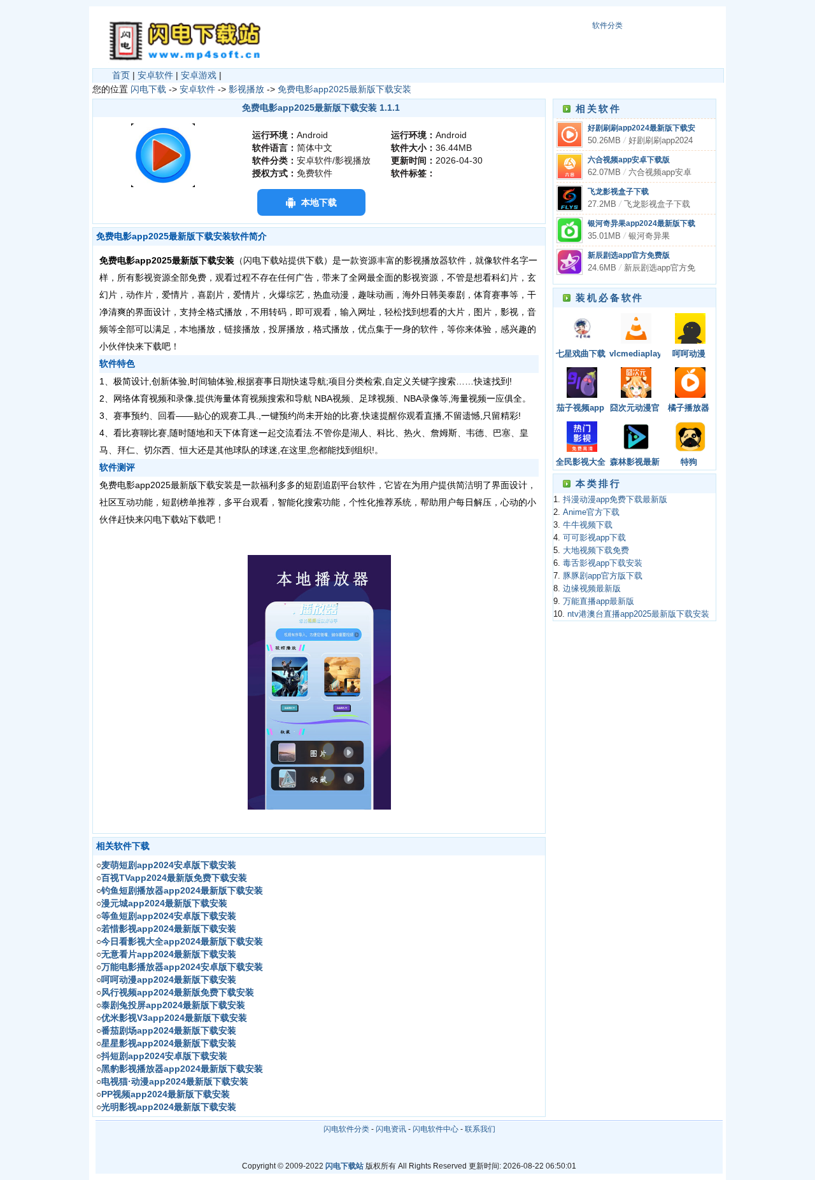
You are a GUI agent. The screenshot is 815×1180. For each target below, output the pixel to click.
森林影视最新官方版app (635, 463)
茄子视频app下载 (580, 409)
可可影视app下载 (594, 537)
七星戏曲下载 (581, 353)
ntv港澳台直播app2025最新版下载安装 (638, 614)
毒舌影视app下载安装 (602, 563)
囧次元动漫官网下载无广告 (635, 409)
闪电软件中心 (435, 1129)
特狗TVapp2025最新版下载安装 (688, 463)
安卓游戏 (198, 75)
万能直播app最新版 (598, 601)
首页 (121, 75)
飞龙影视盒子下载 (618, 191)
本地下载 (319, 202)
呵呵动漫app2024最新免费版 (688, 354)
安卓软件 (155, 75)
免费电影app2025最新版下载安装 (344, 89)
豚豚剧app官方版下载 (602, 576)
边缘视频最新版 (592, 588)
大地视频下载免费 (596, 550)
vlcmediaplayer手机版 (634, 354)
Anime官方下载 (591, 512)
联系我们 (480, 1129)
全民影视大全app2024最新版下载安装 (581, 463)
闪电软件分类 (346, 1129)
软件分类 (607, 25)
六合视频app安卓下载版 (629, 159)
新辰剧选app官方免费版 (629, 255)
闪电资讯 (391, 1129)
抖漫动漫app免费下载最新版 (615, 499)
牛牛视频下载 (588, 525)
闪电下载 (148, 89)
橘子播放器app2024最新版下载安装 (688, 409)
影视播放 (246, 89)
